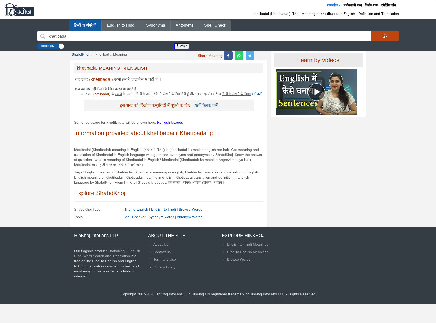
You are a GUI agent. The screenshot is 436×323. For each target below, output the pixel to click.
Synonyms (155, 25)
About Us (160, 244)
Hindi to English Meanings (247, 252)
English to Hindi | (165, 209)
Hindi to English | (137, 209)
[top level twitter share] (250, 55)
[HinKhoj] (19, 10)
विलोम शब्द (371, 5)
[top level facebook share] (228, 55)
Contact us (162, 252)
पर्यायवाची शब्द (353, 5)
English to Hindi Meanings (247, 244)
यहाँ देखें (257, 94)
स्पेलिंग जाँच (388, 5)
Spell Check (215, 25)
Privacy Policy (164, 267)
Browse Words (190, 209)
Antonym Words (189, 217)
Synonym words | (163, 217)
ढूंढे (385, 36)
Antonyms (185, 25)
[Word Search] (42, 36)
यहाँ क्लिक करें (206, 105)
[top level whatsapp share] (239, 55)
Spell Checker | (136, 217)
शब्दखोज (332, 5)
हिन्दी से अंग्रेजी (85, 25)
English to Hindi (121, 25)
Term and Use (164, 259)
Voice (183, 46)
